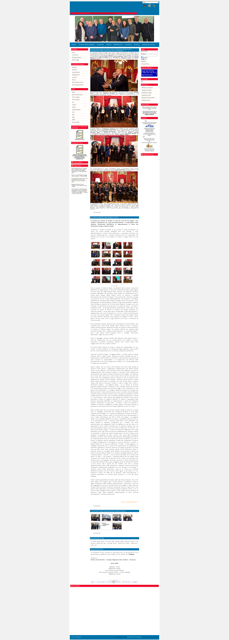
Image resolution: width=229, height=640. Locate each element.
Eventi (73, 52)
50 (123, 582)
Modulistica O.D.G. (146, 95)
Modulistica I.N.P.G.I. (147, 90)
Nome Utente (144, 51)
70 (129, 582)
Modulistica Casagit (147, 92)
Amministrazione (148, 45)
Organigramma (76, 74)
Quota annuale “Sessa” (77, 82)
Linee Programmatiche (77, 85)
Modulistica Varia (146, 100)
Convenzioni (75, 55)
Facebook (74, 69)
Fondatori (74, 67)
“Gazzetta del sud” (148, 154)
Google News (77, 166)
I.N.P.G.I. (74, 107)
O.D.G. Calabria (76, 97)
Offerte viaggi (75, 60)
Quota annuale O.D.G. (77, 94)
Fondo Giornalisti (76, 109)
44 (119, 582)
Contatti (128, 45)
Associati (74, 77)
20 (101, 582)
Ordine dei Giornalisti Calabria (149, 142)
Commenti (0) (96, 212)
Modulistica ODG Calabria (148, 97)
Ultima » (135, 582)
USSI (73, 114)
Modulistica (118, 45)
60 (126, 582)
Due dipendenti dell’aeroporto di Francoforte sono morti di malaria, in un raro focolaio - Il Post (80, 180)
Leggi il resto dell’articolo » (129, 502)
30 (103, 582)
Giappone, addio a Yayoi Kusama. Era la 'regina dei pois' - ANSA (79, 185)
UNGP (73, 119)
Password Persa (145, 64)
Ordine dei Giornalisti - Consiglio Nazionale (149, 139)
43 (116, 582)
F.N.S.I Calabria (76, 99)
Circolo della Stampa (86, 45)
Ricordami (145, 57)
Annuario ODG (75, 122)
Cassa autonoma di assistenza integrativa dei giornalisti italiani (149, 123)
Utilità (108, 45)
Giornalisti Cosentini (134, 637)
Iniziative (100, 45)
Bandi (73, 92)
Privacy (137, 45)
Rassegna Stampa (76, 57)
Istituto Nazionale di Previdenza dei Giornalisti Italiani (149, 134)
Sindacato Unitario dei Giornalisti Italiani (149, 129)
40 (108, 582)
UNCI (73, 117)
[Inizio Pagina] (76, 637)
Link (73, 102)
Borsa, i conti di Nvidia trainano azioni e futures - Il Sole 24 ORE (79, 175)
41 (111, 582)
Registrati (143, 61)
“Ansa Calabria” (77, 162)
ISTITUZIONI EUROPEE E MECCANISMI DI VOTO (104, 217)
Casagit (74, 104)
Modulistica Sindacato (147, 87)
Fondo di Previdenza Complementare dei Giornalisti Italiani (149, 150)
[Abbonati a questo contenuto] (72, 162)
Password (143, 54)
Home (74, 45)
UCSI (73, 112)
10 (98, 582)
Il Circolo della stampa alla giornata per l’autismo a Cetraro (108, 511)
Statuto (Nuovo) (76, 72)
